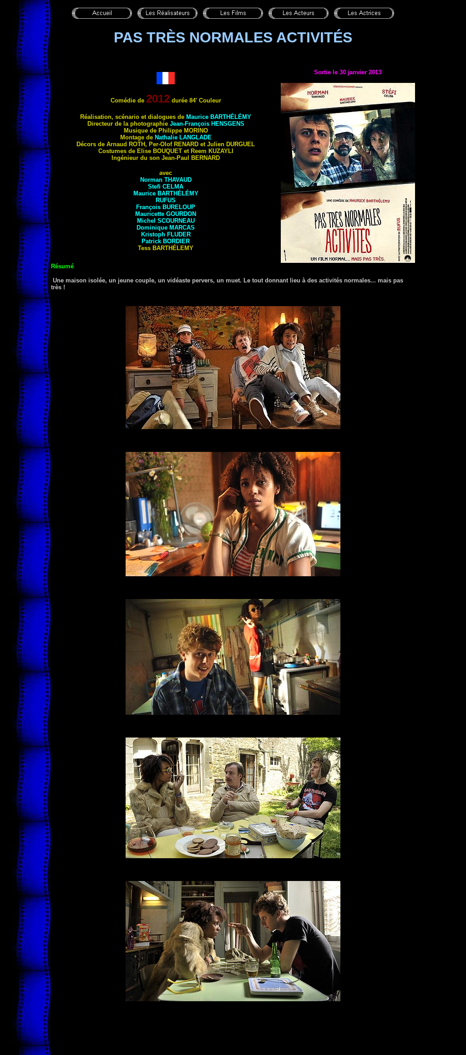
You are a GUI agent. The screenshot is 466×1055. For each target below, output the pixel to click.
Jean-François (207, 123)
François (165, 207)
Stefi (165, 186)
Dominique (166, 227)
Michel (166, 220)
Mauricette (165, 213)
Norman (166, 179)
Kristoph (166, 234)
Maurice (218, 116)
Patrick (166, 241)
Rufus (166, 200)
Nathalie (183, 137)
